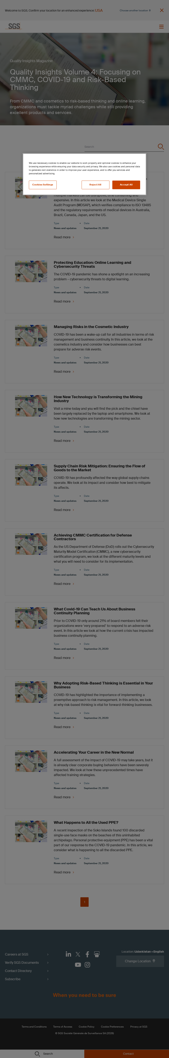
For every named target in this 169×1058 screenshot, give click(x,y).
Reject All (95, 184)
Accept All (126, 184)
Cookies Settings (42, 184)
